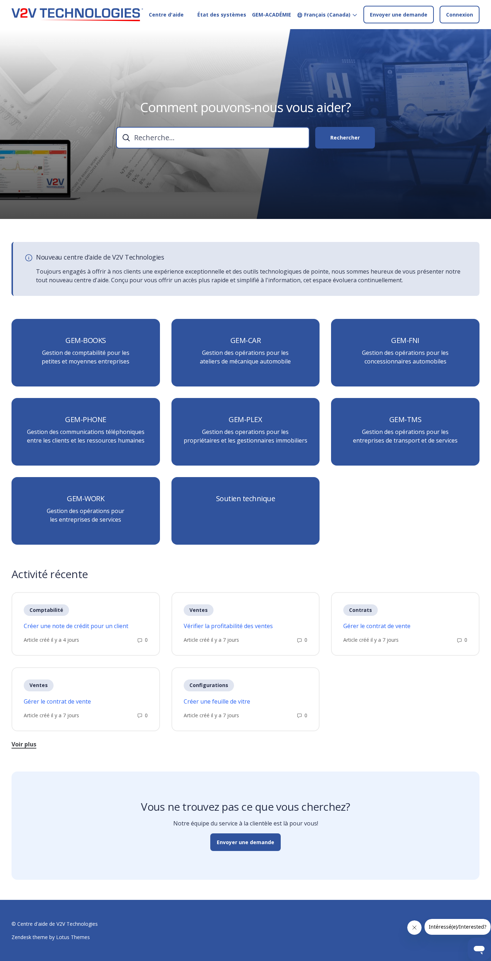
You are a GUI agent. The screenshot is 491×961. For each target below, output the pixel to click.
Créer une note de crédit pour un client (76, 626)
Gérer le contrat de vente (376, 626)
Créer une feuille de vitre (217, 701)
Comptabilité (46, 610)
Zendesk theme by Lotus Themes (51, 937)
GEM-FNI (405, 340)
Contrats (360, 610)
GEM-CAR (245, 340)
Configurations (208, 685)
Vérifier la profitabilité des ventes (228, 626)
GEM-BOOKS (85, 340)
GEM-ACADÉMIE (271, 14)
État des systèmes (221, 14)
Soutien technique (245, 498)
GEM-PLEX (245, 419)
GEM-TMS (405, 419)
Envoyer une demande (398, 14)
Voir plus (24, 744)
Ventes (198, 610)
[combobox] (212, 137)
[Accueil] (77, 14)
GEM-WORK (85, 498)
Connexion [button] (459, 14)
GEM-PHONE (85, 419)
